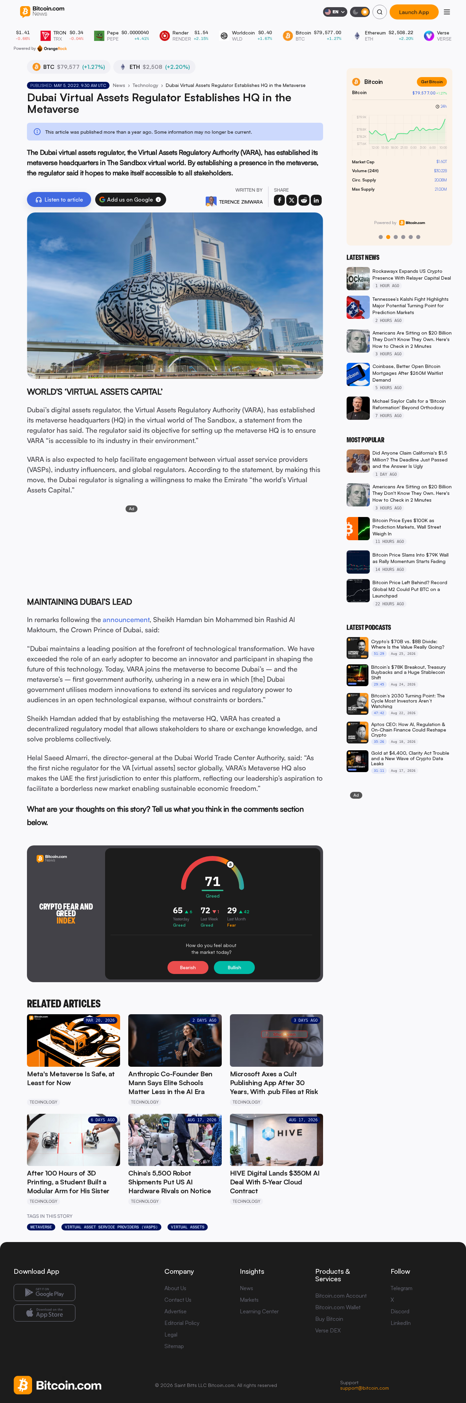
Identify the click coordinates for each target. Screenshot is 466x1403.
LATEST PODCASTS (369, 627)
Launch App (414, 12)
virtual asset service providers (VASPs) (111, 1227)
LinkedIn (401, 1322)
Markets (249, 1299)
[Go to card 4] (403, 237)
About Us (175, 1288)
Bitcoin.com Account (341, 1295)
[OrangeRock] (52, 48)
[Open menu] (446, 11)
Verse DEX (328, 1330)
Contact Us (177, 1299)
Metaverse (41, 1227)
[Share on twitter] (291, 200)
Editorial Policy (182, 1322)
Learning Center (259, 1311)
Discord (400, 1311)
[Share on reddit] (303, 200)
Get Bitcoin (432, 81)
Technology (145, 85)
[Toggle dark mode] (360, 12)
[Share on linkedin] (316, 200)
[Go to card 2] (388, 237)
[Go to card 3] (396, 237)
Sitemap (174, 1346)
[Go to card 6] (418, 237)
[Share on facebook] (279, 200)
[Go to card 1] (381, 237)
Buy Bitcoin (329, 1318)
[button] (158, 199)
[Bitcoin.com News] (42, 12)
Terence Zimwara (241, 201)
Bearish (188, 967)
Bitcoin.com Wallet (338, 1307)
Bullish (234, 967)
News (119, 85)
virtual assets (187, 1227)
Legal (170, 1334)
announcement (126, 619)
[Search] (380, 12)
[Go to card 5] (411, 237)
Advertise (175, 1311)
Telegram (401, 1288)
